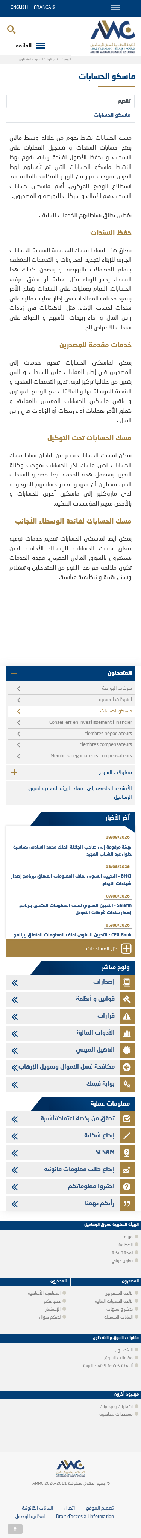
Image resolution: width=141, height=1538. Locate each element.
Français (44, 7)
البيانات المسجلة (118, 1317)
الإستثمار (53, 1309)
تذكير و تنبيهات (119, 1309)
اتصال (69, 1508)
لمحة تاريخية (122, 1253)
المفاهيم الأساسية (44, 1293)
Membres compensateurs (105, 744)
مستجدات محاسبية (116, 1414)
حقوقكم (52, 1301)
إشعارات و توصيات (116, 1407)
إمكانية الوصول (30, 1516)
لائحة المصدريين (119, 1293)
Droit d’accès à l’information (85, 1516)
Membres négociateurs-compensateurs (91, 756)
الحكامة (125, 1245)
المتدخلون (120, 673)
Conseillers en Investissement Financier (90, 722)
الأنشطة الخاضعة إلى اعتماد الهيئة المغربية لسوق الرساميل (80, 793)
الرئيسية (66, 59)
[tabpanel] (70, 358)
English (19, 7)
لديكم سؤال (50, 1317)
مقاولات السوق (115, 772)
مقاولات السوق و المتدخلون (37, 59)
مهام (128, 1237)
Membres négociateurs (108, 733)
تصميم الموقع (100, 1508)
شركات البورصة (117, 688)
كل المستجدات (101, 949)
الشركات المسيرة (115, 699)
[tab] (70, 101)
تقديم (124, 101)
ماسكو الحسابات (112, 115)
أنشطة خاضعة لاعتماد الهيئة (108, 1366)
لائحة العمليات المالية (114, 1301)
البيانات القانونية (37, 1508)
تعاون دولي (122, 1261)
